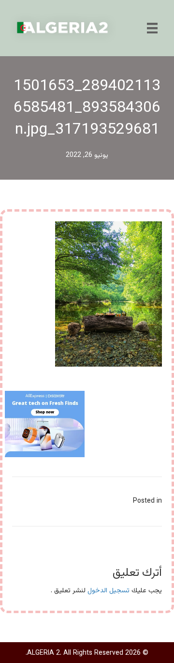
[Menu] (152, 28)
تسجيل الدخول (108, 591)
